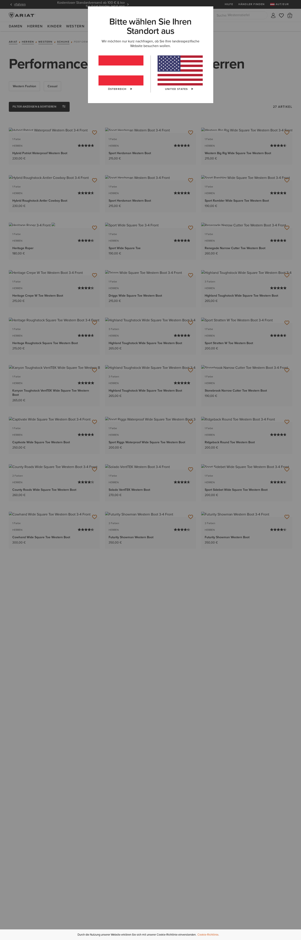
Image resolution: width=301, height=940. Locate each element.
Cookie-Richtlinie (207, 934)
